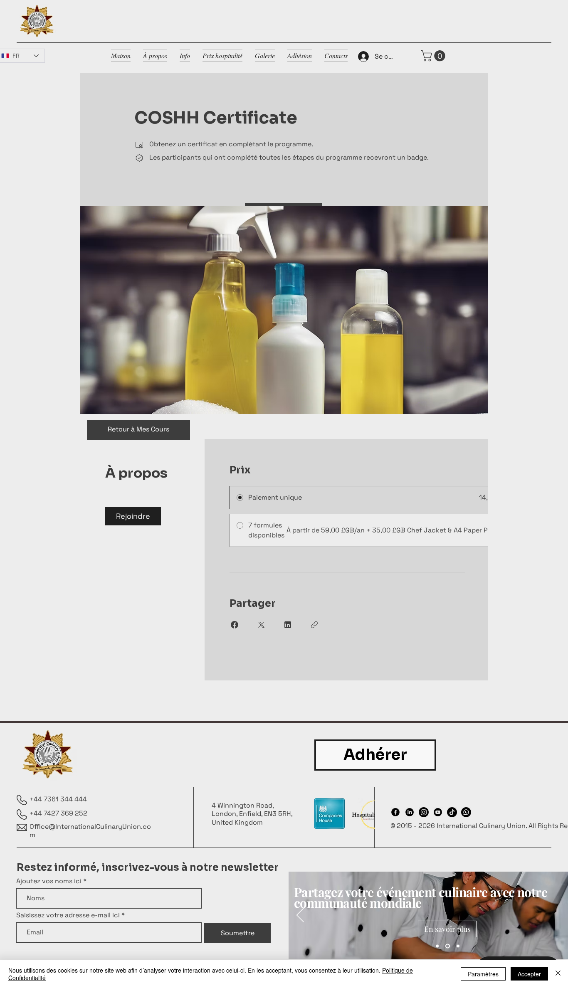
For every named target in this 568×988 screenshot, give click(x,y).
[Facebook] (395, 812)
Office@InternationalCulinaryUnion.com (90, 831)
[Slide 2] (447, 946)
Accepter (529, 974)
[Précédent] (300, 916)
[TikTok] (452, 812)
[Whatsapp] (466, 812)
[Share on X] (261, 625)
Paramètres (483, 974)
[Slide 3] (458, 946)
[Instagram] (424, 812)
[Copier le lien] (314, 625)
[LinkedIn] (410, 812)
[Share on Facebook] (235, 625)
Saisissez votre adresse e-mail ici (68, 915)
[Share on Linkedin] (288, 625)
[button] (434, 56)
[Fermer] (558, 973)
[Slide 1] (437, 946)
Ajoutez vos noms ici (48, 881)
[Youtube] (438, 812)
